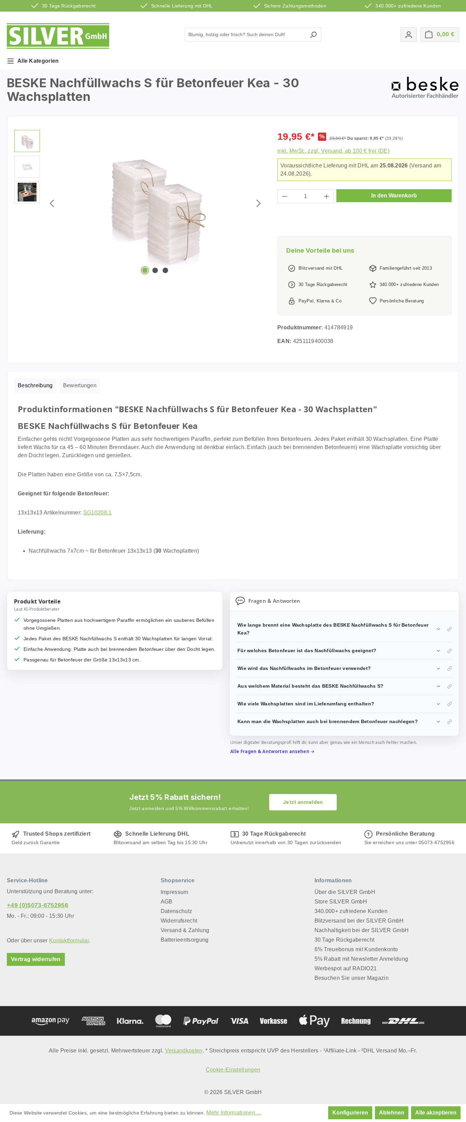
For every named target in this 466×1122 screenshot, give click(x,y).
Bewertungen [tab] (80, 385)
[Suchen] (313, 35)
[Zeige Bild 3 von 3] (165, 270)
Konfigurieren (350, 1113)
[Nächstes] (258, 203)
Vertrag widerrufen (36, 959)
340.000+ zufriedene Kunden (351, 911)
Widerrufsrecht (179, 921)
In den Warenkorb (394, 195)
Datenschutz (176, 911)
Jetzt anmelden (303, 802)
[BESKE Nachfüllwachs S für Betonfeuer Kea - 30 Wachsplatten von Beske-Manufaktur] (155, 203)
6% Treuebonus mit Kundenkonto (356, 949)
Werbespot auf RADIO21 (346, 968)
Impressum (174, 892)
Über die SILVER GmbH (345, 892)
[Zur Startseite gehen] (58, 36)
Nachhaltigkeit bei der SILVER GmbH (362, 930)
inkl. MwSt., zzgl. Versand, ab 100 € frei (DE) (333, 151)
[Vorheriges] (52, 203)
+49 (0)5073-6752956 (37, 905)
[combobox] (245, 35)
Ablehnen (391, 1113)
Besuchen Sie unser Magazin (352, 978)
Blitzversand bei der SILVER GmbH (359, 921)
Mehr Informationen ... (233, 1113)
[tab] (35, 385)
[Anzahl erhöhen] (327, 196)
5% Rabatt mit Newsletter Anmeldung (361, 959)
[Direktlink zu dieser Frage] (449, 629)
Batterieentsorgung (185, 940)
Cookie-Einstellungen (233, 1070)
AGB (167, 901)
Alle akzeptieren (435, 1113)
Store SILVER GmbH (341, 901)
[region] (139, 203)
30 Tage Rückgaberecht (345, 940)
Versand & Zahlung (185, 930)
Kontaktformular (69, 940)
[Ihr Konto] (409, 34)
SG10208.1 (97, 512)
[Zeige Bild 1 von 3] (144, 270)
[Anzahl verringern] (284, 196)
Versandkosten (184, 1050)
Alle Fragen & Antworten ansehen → (272, 751)
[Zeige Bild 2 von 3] (155, 270)
